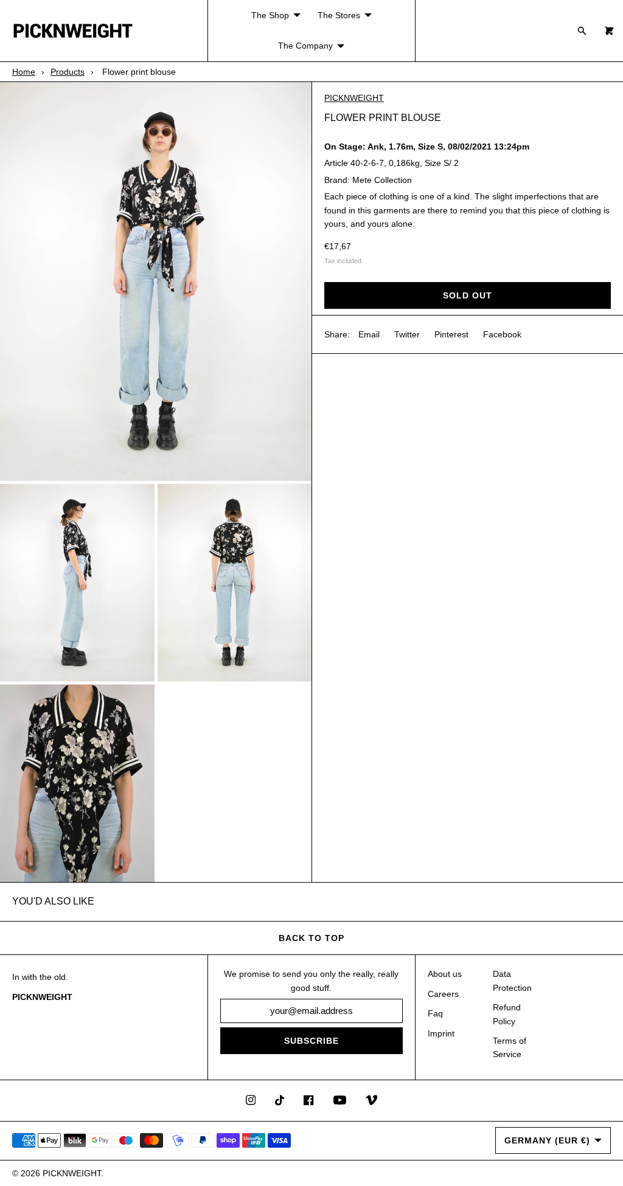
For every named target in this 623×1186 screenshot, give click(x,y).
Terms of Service (509, 1047)
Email (369, 334)
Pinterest (451, 334)
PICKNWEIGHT (354, 98)
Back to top (311, 938)
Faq (435, 1013)
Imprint (441, 1033)
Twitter (407, 334)
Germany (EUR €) (547, 1140)
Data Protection (512, 980)
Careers (443, 994)
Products (67, 72)
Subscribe (311, 1041)
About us (445, 974)
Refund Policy (507, 1014)
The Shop (270, 15)
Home (23, 72)
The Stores (339, 15)
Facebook (502, 334)
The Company (305, 45)
